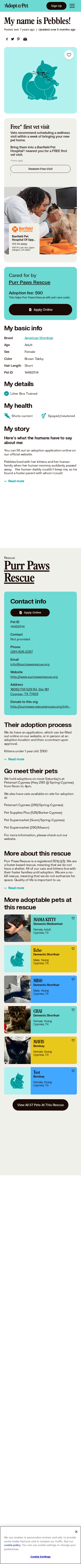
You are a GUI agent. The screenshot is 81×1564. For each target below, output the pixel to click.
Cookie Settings (40, 1556)
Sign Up (56, 5)
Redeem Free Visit (40, 168)
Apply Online (43, 309)
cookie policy (12, 1545)
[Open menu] (72, 5)
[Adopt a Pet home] (16, 5)
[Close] (76, 1531)
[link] (7, 39)
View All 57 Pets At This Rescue (40, 1105)
